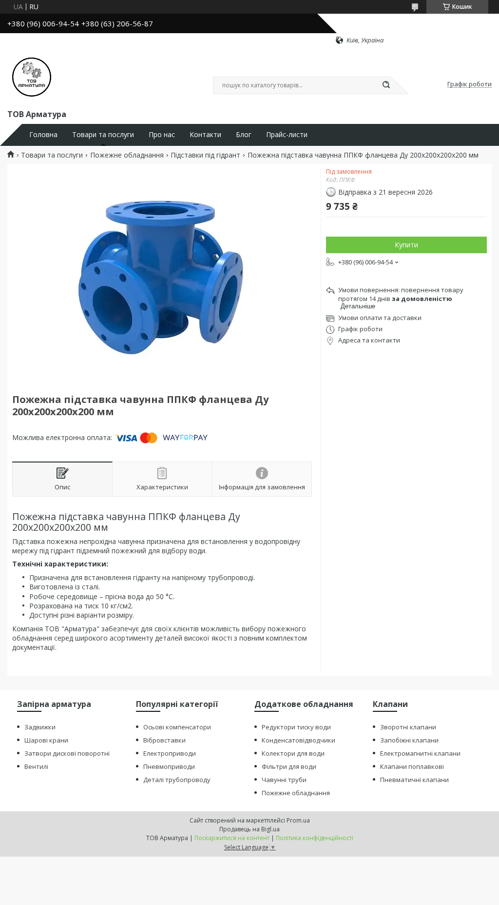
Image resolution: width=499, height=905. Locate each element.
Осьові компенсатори (177, 727)
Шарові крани (46, 740)
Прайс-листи (286, 134)
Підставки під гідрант (205, 155)
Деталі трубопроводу (177, 779)
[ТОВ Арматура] (31, 76)
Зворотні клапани (408, 727)
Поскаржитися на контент (231, 838)
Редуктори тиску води (296, 727)
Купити (406, 244)
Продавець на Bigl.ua (249, 829)
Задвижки (40, 727)
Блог (243, 134)
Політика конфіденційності (314, 838)
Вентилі (36, 766)
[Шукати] (386, 85)
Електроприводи (169, 753)
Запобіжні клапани (409, 740)
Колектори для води (293, 753)
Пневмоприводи (169, 766)
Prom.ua (298, 820)
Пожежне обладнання (127, 155)
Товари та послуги (103, 134)
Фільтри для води (289, 766)
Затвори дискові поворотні (67, 753)
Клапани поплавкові (412, 766)
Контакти (205, 134)
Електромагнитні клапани (420, 753)
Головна (43, 134)
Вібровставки (164, 740)
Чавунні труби (284, 779)
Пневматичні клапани (414, 779)
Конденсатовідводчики (298, 740)
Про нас (162, 134)
